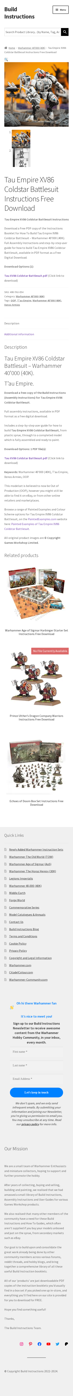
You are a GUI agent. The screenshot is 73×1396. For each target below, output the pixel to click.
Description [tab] (11, 323)
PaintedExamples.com (42, 519)
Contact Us (16, 922)
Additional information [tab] (19, 334)
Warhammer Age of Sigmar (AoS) (30, 864)
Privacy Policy (18, 950)
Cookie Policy (17, 943)
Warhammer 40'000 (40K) (31, 48)
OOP (13, 300)
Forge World (17, 900)
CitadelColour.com (21, 972)
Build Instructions (19, 12)
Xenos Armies (12, 304)
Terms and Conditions (23, 936)
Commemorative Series (24, 907)
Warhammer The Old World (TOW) (31, 857)
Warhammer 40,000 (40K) (25, 886)
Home (12, 48)
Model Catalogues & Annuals (27, 914)
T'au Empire (24, 300)
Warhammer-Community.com (28, 979)
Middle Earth (17, 893)
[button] (6, 59)
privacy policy (30, 1124)
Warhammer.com (20, 965)
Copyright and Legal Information (30, 958)
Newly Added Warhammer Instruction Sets (36, 849)
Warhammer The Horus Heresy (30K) (32, 871)
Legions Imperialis (21, 878)
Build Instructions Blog (24, 929)
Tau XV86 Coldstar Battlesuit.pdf (25, 275)
